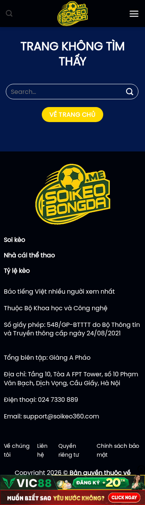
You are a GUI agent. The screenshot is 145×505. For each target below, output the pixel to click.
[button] (134, 13)
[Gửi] (130, 91)
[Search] (9, 14)
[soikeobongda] (72, 13)
